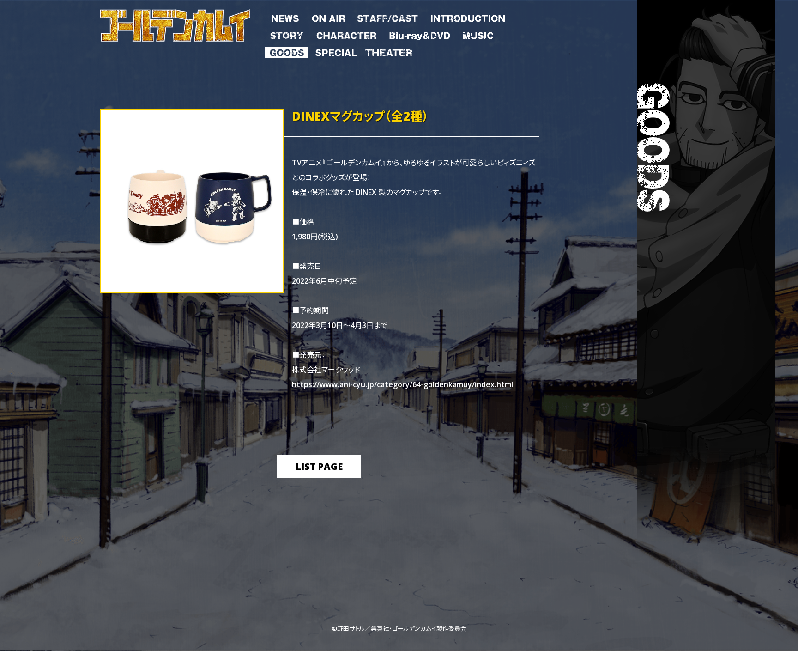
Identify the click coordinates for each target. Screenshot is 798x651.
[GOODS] (286, 50)
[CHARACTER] (346, 33)
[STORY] (286, 33)
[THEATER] (388, 50)
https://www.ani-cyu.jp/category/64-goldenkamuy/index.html (402, 383)
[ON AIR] (329, 16)
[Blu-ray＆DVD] (419, 33)
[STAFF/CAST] (387, 16)
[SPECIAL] (336, 50)
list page (319, 466)
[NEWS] (285, 16)
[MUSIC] (477, 33)
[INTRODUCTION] (467, 16)
